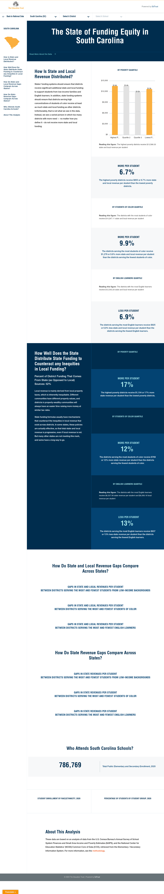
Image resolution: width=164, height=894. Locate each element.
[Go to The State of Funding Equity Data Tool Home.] (16, 5)
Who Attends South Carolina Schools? (12, 108)
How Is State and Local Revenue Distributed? (11, 59)
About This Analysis (12, 115)
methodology (99, 851)
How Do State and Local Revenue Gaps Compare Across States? (12, 85)
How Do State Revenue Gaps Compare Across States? (11, 98)
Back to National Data (15, 17)
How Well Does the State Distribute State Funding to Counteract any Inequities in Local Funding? (13, 72)
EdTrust (155, 6)
